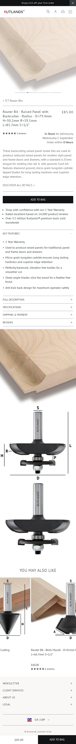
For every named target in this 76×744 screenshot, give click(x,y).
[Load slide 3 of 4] (44, 92)
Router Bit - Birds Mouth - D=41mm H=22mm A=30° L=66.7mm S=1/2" (34, 652)
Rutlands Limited (36, 731)
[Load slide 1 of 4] (20, 92)
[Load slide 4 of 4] (56, 92)
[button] (48, 12)
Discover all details (17, 185)
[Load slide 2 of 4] (32, 92)
